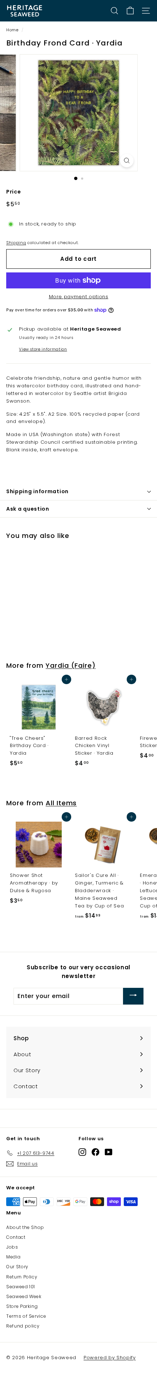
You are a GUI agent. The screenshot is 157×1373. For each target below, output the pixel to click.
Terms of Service (26, 1316)
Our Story (17, 1267)
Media (13, 1257)
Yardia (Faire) (71, 665)
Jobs (12, 1247)
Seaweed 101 (20, 1287)
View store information (43, 349)
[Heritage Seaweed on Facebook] (95, 1152)
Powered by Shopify (110, 1357)
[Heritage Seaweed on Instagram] (82, 1152)
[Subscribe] (133, 996)
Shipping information (37, 491)
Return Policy (21, 1277)
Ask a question (27, 508)
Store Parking (22, 1306)
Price (13, 191)
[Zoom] (126, 160)
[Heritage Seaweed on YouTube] (108, 1152)
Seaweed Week (24, 1296)
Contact (16, 1237)
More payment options (78, 296)
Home (12, 30)
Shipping (16, 243)
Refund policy (22, 1326)
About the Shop (25, 1227)
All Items (61, 802)
